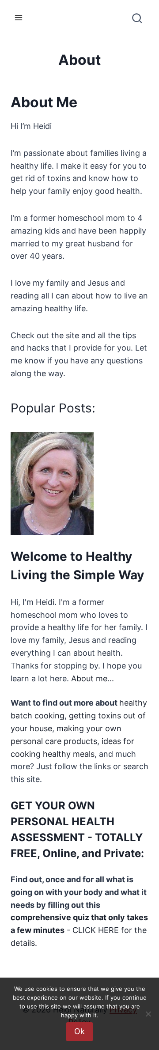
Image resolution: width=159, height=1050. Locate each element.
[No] (148, 1013)
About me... (92, 678)
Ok (79, 1031)
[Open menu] (19, 17)
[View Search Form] (136, 21)
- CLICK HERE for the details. (79, 930)
